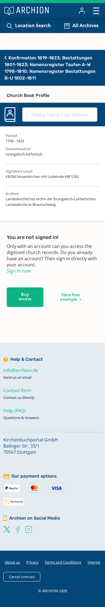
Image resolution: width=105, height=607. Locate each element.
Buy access (24, 296)
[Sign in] (82, 10)
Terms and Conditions (63, 562)
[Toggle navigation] (96, 10)
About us (12, 562)
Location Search (33, 25)
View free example (70, 297)
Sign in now (19, 271)
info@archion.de (20, 370)
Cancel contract (22, 576)
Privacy (32, 562)
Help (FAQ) (14, 411)
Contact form (17, 390)
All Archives (86, 25)
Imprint (94, 562)
